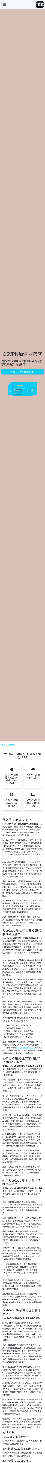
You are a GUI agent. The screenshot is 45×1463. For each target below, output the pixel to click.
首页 (3, 745)
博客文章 (12, 745)
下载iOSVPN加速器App (22, 371)
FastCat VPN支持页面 (25, 1047)
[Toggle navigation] (4, 4)
